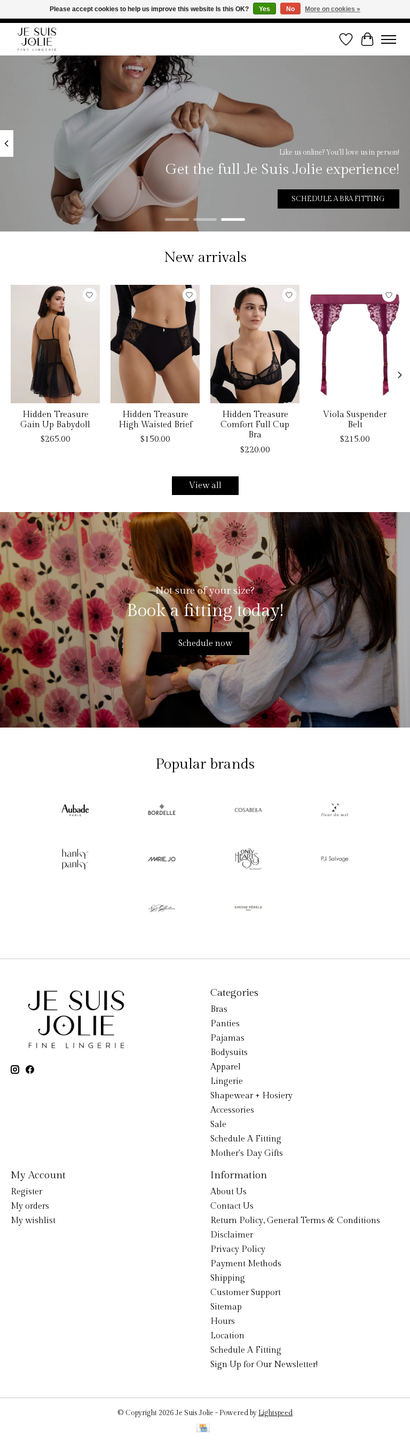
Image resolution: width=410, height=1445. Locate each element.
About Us (228, 1192)
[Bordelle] (162, 811)
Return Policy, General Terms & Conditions (295, 1221)
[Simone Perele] (248, 909)
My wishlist (33, 1221)
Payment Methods (245, 1264)
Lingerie (226, 1081)
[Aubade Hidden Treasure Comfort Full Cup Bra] (254, 344)
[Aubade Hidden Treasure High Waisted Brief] (155, 344)
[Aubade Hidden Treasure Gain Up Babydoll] (55, 344)
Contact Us (232, 1206)
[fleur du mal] (335, 811)
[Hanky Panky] (75, 860)
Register (26, 1192)
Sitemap (226, 1307)
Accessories (232, 1110)
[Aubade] (75, 811)
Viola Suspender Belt (355, 420)
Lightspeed (275, 1413)
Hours (222, 1321)
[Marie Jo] (162, 860)
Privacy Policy (237, 1249)
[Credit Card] (203, 1429)
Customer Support (245, 1293)
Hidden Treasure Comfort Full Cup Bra (254, 425)
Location (227, 1336)
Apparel (225, 1067)
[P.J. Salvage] (335, 860)
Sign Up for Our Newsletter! (264, 1365)
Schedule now (205, 643)
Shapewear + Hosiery (251, 1096)
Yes (264, 9)
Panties (225, 1024)
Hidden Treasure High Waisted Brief (155, 420)
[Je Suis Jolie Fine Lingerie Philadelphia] (37, 39)
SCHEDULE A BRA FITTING (338, 199)
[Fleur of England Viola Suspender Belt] (354, 344)
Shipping (227, 1278)
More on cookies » (332, 9)
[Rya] (162, 909)
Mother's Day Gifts (246, 1153)
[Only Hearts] (248, 860)
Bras (218, 1009)
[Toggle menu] (388, 39)
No (290, 9)
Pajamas (227, 1038)
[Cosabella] (248, 811)
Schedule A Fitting (245, 1139)
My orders (30, 1206)
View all (205, 486)
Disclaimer (231, 1235)
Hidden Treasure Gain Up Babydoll (55, 420)
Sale (218, 1125)
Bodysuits (229, 1053)
